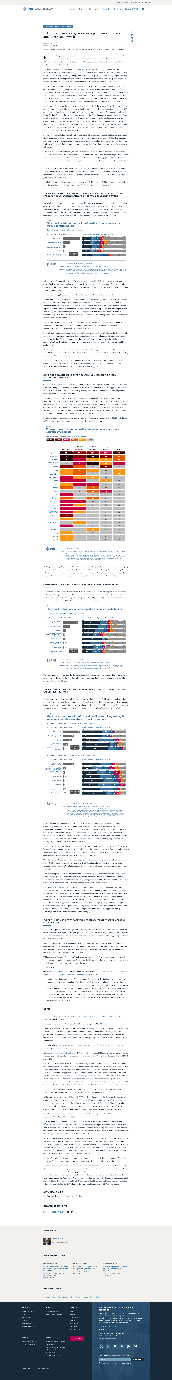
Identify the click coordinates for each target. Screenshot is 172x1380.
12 (44, 1158)
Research (74, 1308)
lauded (118, 127)
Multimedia (74, 1323)
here (81, 1196)
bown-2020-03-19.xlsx (55, 1212)
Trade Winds (50, 1353)
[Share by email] (132, 40)
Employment (26, 1317)
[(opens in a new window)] (139, 2)
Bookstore (126, 2)
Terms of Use (36, 1368)
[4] (93, 182)
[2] (120, 95)
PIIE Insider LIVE (51, 1344)
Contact (25, 1320)
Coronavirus (94, 1297)
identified (54, 598)
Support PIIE (131, 9)
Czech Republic (72, 98)
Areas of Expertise (52, 1311)
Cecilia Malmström (79, 1271)
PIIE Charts (74, 1326)
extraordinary (78, 69)
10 (44, 1121)
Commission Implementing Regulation (60, 1053)
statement (92, 1028)
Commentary (74, 1317)
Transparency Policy (29, 1326)
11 (44, 1138)
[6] (116, 206)
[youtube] (115, 1346)
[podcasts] (122, 1346)
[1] (75, 72)
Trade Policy (76, 1297)
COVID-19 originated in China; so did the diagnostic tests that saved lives (55, 1268)
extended (60, 1024)
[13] (88, 912)
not (74, 101)
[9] (103, 598)
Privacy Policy (26, 1368)
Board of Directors (28, 1311)
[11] (84, 841)
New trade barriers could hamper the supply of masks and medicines (89, 1016)
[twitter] (101, 1346)
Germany (54, 98)
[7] (93, 401)
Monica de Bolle (49, 1273)
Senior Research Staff (29, 1341)
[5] (91, 203)
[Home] (39, 9)
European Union (49, 1297)
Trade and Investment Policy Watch (58, 26)
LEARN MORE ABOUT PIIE (108, 1326)
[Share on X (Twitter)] (132, 31)
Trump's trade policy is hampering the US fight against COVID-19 (85, 1114)
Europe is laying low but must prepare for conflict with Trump (115, 1268)
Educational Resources (78, 1330)
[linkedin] (108, 1346)
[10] (118, 708)
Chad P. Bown (48, 43)
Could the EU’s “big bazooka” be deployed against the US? (85, 1267)
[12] (49, 869)
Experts (26, 1338)
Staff (23, 1314)
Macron (114, 92)
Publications (74, 1314)
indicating (80, 573)
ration (62, 89)
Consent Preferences (108, 1339)
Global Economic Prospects (55, 1341)
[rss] (128, 1346)
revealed (119, 112)
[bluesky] (135, 1346)
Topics (49, 1308)
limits (80, 62)
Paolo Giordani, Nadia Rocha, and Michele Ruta (65, 1125)
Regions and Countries (54, 1314)
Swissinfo (91, 302)
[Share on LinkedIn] (132, 34)
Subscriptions (27, 1323)
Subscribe (134, 2)
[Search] (143, 9)
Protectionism (63, 1297)
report (80, 1178)
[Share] (132, 43)
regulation (53, 1166)
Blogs (72, 1311)
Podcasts (73, 1320)
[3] (79, 112)
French (46, 95)
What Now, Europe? (53, 1356)
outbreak (59, 887)
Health (85, 1297)
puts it (101, 933)
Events (117, 9)
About (25, 1308)
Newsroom (118, 2)
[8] (70, 595)
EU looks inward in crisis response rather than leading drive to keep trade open (92, 1045)
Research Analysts (28, 1344)
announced (118, 56)
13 (44, 1166)
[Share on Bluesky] (132, 37)
